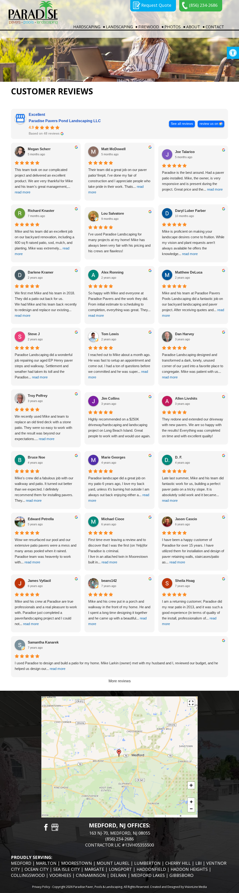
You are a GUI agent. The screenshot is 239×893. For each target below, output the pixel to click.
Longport (120, 869)
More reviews (120, 681)
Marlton (46, 863)
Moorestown (76, 863)
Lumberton (147, 863)
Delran (118, 875)
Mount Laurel (113, 863)
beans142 (109, 581)
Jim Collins (110, 398)
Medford (21, 863)
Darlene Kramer (40, 272)
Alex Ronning (112, 272)
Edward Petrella (41, 519)
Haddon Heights (189, 869)
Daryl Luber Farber (190, 211)
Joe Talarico (185, 152)
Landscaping (119, 26)
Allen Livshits (186, 398)
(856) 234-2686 (203, 5)
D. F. (178, 457)
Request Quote (156, 5)
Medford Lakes (148, 875)
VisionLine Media (196, 887)
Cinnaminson (91, 875)
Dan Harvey (184, 334)
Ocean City (37, 869)
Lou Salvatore (112, 213)
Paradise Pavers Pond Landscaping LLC (65, 121)
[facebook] (45, 826)
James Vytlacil (39, 581)
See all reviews (182, 123)
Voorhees (60, 875)
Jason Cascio (186, 519)
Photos (173, 26)
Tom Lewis (110, 334)
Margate (94, 869)
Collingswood (28, 875)
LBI (198, 863)
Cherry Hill (178, 863)
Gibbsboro (181, 875)
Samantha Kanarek (43, 642)
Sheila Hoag (185, 581)
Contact (215, 26)
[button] (233, 53)
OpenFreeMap (172, 816)
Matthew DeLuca (188, 272)
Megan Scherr (39, 149)
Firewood (148, 26)
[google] (55, 826)
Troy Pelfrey (37, 396)
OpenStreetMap (189, 816)
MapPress (160, 816)
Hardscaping (86, 26)
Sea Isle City (66, 869)
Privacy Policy (41, 887)
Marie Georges (113, 457)
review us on (209, 123)
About (193, 26)
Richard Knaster (41, 211)
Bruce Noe (36, 457)
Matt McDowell (113, 149)
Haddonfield (151, 869)
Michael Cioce (112, 519)
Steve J (34, 334)
